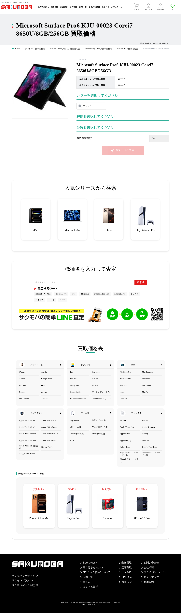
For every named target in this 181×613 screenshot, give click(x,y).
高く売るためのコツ (94, 567)
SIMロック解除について (96, 572)
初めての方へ (43, 7)
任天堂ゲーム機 (99, 420)
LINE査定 (126, 577)
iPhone (62, 299)
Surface (95, 385)
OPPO (43, 385)
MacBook (146, 379)
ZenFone (44, 399)
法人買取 (73, 7)
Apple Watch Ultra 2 (49, 434)
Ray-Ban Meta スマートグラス (129, 453)
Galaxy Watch (46, 447)
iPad (73, 294)
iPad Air (95, 379)
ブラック (87, 106)
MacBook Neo (125, 372)
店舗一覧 (83, 7)
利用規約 (149, 582)
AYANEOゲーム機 (100, 427)
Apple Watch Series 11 (28, 420)
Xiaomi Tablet (75, 392)
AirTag (145, 434)
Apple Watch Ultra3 (27, 427)
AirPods (123, 420)
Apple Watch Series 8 (27, 440)
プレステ (134, 294)
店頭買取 (64, 7)
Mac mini (124, 385)
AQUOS (22, 385)
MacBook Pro (125, 379)
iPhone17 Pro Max (42, 294)
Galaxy (22, 379)
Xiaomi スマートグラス (129, 460)
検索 (139, 282)
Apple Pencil (125, 434)
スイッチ (39, 300)
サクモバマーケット (23, 575)
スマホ (52, 300)
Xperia (44, 372)
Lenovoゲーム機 (77, 434)
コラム (86, 582)
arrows (44, 392)
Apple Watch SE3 (48, 420)
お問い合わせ (116, 7)
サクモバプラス (21, 580)
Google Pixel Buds (149, 447)
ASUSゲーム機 (98, 434)
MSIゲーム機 (75, 427)
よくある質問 (94, 7)
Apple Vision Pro (127, 427)
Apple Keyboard (148, 427)
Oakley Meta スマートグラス (151, 453)
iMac (122, 392)
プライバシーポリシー (156, 572)
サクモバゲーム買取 (23, 585)
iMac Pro (123, 399)
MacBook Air (147, 372)
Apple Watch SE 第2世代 (28, 447)
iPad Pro (73, 379)
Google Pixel (46, 379)
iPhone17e (85, 294)
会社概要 (149, 567)
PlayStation (74, 420)
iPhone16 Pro (119, 294)
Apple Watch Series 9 (27, 434)
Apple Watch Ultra (48, 440)
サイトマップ (151, 577)
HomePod (146, 420)
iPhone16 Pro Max (101, 294)
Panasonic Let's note (78, 399)
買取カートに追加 (125, 150)
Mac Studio (146, 385)
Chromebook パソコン (101, 399)
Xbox (72, 440)
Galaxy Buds (125, 447)
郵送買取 (54, 7)
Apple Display (125, 440)
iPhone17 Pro (61, 294)
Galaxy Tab (74, 385)
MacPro (145, 392)
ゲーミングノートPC (101, 392)
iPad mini (96, 372)
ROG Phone (24, 399)
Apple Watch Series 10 (50, 427)
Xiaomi (22, 392)
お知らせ (105, 7)
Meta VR (145, 440)
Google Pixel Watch (27, 454)
